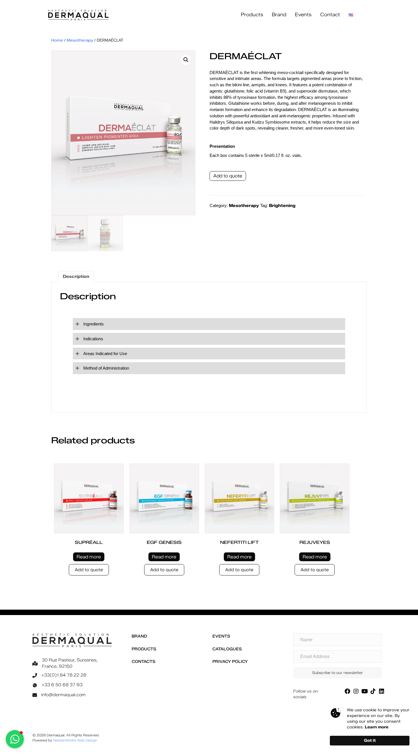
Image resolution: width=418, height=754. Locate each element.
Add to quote (227, 176)
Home (57, 40)
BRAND (139, 636)
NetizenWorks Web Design (75, 740)
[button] (186, 60)
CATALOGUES (227, 649)
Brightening (282, 205)
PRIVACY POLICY (230, 661)
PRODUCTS (144, 649)
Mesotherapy (80, 40)
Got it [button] (370, 740)
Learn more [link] (376, 727)
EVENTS (221, 636)
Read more (88, 557)
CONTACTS (143, 661)
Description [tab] (76, 276)
